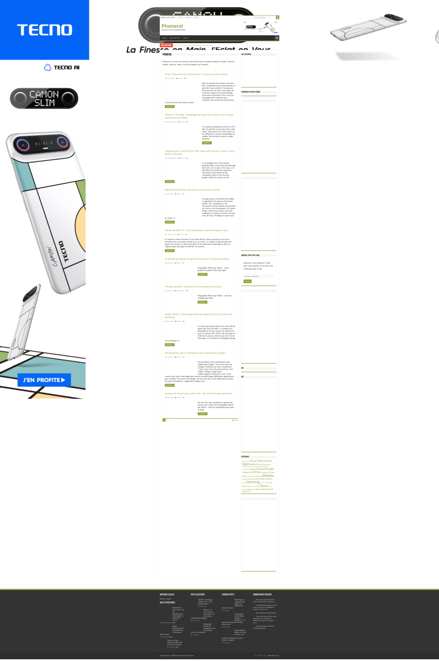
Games (261, 468)
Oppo (244, 482)
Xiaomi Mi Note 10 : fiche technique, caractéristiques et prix (196, 230)
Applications (255, 464)
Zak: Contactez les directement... (266, 613)
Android (267, 460)
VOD (254, 489)
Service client (264, 482)
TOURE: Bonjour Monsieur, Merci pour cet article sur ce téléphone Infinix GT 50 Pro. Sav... (265, 607)
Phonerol (172, 26)
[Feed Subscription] (237, 55)
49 (186, 78)
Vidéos (249, 489)
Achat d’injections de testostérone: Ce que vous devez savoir (196, 74)
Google (270, 468)
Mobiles (268, 476)
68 (174, 622)
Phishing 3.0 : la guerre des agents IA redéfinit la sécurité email (193, 45)
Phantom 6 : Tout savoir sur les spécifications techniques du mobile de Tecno (178, 614)
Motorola (245, 479)
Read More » (169, 106)
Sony (248, 486)
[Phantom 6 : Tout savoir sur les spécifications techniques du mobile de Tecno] (165, 614)
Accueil (180, 17)
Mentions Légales (165, 599)
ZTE (249, 491)
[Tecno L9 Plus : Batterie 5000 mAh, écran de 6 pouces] (163, 642)
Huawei (245, 472)
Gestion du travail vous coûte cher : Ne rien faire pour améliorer (198, 393)
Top (270, 486)
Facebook (253, 469)
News (250, 479)
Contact (195, 17)
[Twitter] (259, 17)
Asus (268, 464)
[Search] (277, 17)
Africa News (256, 460)
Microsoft (258, 476)
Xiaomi (269, 489)
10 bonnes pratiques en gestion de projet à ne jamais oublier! (197, 258)
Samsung (253, 482)
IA (251, 472)
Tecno (264, 486)
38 (178, 647)
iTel (270, 472)
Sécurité (253, 486)
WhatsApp (261, 489)
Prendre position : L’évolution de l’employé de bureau (193, 286)
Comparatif (257, 466)
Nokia (262, 479)
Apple (245, 464)
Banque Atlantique (248, 466)
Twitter (244, 489)
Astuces (264, 464)
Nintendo (255, 479)
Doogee (264, 466)
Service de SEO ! (174, 38)
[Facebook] (257, 17)
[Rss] (255, 17)
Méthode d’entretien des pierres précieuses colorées (192, 189)
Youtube (245, 491)
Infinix (256, 472)
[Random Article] (276, 38)
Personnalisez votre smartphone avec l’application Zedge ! (195, 353)
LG (248, 476)
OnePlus (268, 479)
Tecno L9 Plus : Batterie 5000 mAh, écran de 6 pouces (174, 642)
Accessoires (245, 461)
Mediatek (252, 476)
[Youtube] (264, 17)
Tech (257, 486)
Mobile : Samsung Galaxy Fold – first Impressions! (205, 602)
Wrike (183, 290)
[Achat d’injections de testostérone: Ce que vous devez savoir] (165, 629)
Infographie (264, 472)
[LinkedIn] (261, 17)
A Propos (188, 17)
